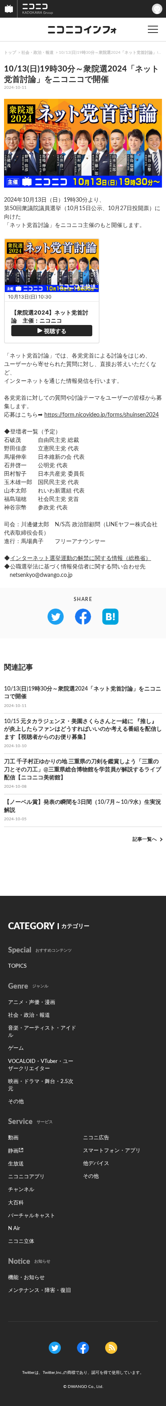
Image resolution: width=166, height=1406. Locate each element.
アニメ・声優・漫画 (31, 1002)
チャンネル (21, 1189)
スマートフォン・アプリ (112, 1150)
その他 (16, 1101)
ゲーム (16, 1048)
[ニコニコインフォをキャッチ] (111, 1347)
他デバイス (96, 1163)
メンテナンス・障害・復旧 (39, 1290)
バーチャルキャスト (31, 1215)
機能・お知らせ (26, 1277)
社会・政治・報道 (37, 53)
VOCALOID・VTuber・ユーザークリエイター (40, 1065)
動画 (13, 1137)
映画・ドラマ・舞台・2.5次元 (40, 1085)
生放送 (16, 1164)
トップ (10, 53)
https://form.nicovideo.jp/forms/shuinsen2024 (101, 415)
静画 (13, 1151)
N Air (14, 1228)
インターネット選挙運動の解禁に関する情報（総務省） (80, 558)
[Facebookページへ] (83, 1347)
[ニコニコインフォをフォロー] (55, 1347)
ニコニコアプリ (26, 1176)
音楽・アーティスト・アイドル (42, 1032)
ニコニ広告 (96, 1137)
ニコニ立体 (21, 1241)
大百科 (16, 1203)
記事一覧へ (145, 839)
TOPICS (17, 966)
